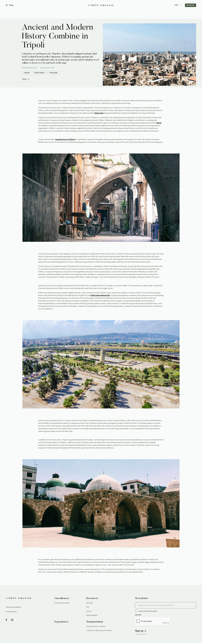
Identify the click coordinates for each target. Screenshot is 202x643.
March (159, 123)
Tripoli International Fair (100, 295)
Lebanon (27, 73)
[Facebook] (6, 620)
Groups (88, 611)
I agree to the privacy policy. (148, 611)
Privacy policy (11, 611)
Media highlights (92, 615)
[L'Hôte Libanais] (101, 5)
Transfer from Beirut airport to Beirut (99, 630)
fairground (99, 113)
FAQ (87, 607)
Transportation (94, 622)
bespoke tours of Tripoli (65, 139)
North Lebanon (39, 73)
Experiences (61, 622)
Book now (190, 5)
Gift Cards (89, 603)
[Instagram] (12, 620)
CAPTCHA (138, 615)
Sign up (139, 631)
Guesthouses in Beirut (62, 603)
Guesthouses (61, 598)
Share (24, 79)
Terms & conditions (13, 607)
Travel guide (53, 73)
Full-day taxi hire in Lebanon (96, 626)
